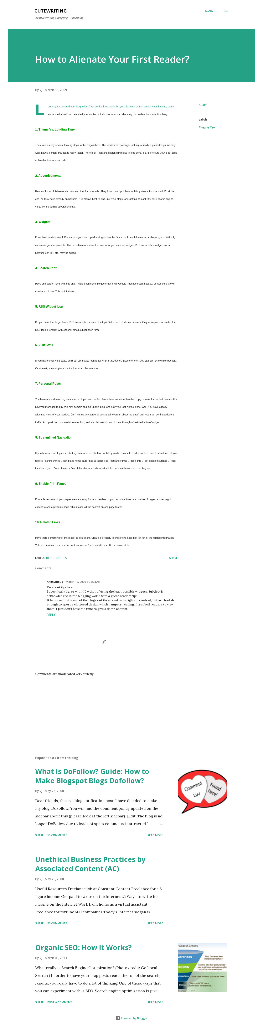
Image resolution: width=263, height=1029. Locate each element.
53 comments (57, 923)
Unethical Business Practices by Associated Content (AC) (90, 864)
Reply (51, 615)
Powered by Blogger (133, 1018)
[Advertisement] (100, 708)
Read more (155, 835)
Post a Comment (59, 1002)
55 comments (57, 835)
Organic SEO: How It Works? (83, 947)
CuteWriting (50, 11)
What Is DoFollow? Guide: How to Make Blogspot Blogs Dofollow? (92, 776)
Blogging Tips (207, 127)
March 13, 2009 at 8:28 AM (83, 582)
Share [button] (203, 105)
